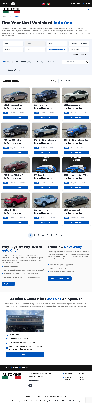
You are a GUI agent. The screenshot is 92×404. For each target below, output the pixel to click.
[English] (43, 4)
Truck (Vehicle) (12, 70)
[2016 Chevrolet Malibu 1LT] (15, 174)
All (6, 61)
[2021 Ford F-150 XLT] (46, 209)
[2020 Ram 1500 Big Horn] (15, 139)
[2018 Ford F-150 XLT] (15, 209)
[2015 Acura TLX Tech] (76, 209)
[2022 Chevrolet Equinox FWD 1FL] (76, 174)
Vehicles (68, 373)
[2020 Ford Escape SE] (76, 104)
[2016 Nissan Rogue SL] (46, 174)
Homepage (7, 16)
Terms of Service (82, 378)
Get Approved (15, 117)
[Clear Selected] (64, 50)
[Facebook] (13, 3)
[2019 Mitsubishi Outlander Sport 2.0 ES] (76, 139)
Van (51, 61)
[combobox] (13, 43)
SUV (39, 61)
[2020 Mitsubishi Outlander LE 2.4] (46, 139)
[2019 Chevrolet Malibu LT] (15, 104)
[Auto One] (11, 10)
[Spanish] (48, 4)
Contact (81, 373)
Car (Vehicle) (23, 61)
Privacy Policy (68, 378)
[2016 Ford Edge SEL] (46, 104)
